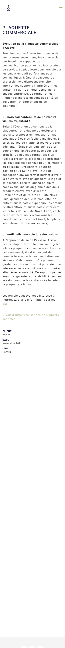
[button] (60, 9)
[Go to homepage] (9, 9)
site (5, 303)
